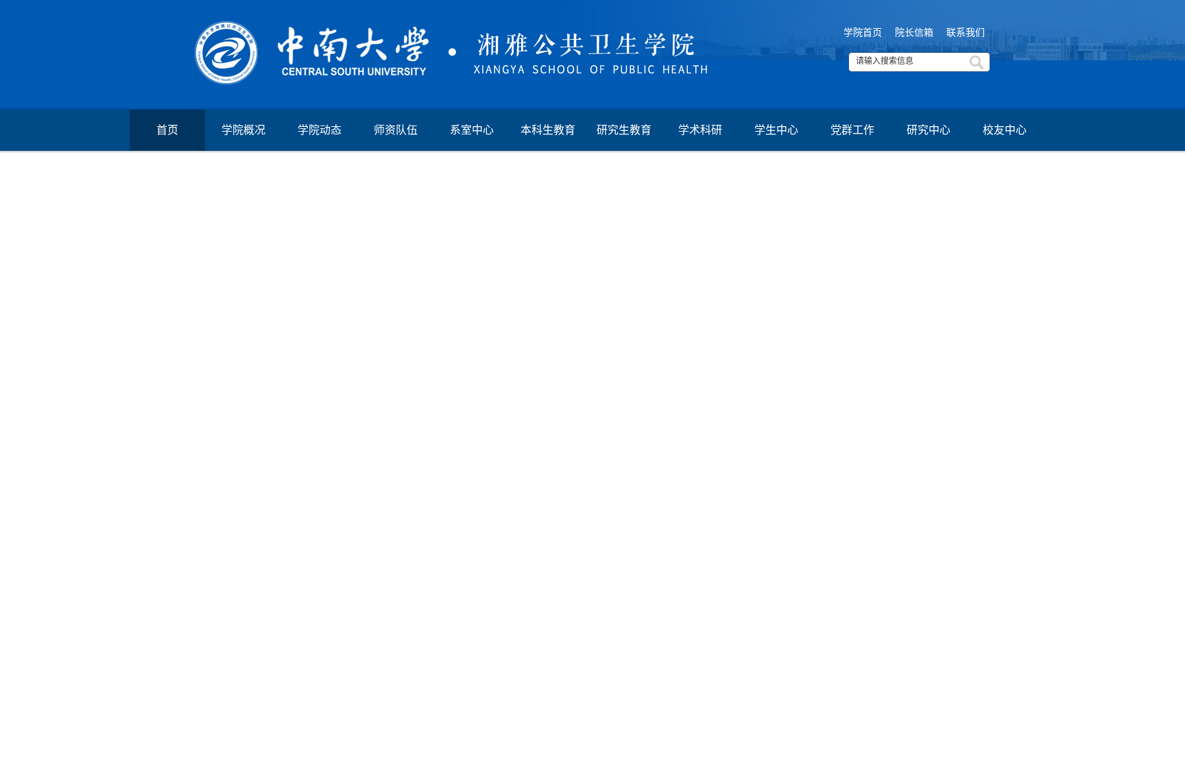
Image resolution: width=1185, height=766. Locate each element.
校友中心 (1005, 130)
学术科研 (700, 130)
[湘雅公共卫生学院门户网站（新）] (592, 43)
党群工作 (852, 130)
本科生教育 (547, 130)
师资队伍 (396, 130)
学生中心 (776, 130)
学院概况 (243, 130)
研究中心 (928, 130)
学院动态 (320, 130)
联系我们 (965, 32)
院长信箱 (914, 32)
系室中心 (472, 130)
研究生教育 (624, 130)
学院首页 (862, 32)
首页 (167, 130)
